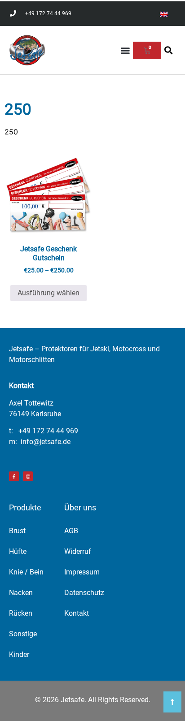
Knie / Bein (26, 572)
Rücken (20, 613)
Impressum (82, 572)
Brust (17, 531)
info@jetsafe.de (45, 441)
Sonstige (23, 634)
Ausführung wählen (48, 293)
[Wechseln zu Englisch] (163, 14)
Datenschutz (84, 592)
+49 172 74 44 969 (48, 431)
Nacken (21, 592)
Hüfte (17, 551)
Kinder (19, 654)
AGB (71, 531)
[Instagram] (28, 476)
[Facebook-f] (14, 476)
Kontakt (76, 613)
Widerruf (77, 551)
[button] (125, 50)
